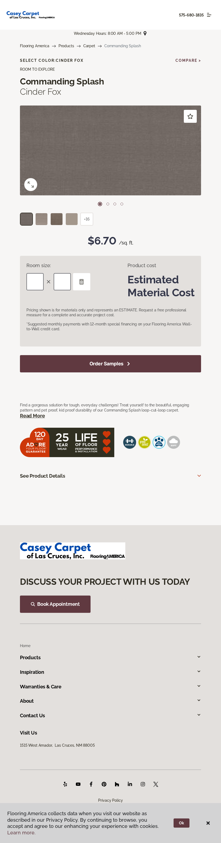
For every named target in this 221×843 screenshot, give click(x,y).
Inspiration (32, 672)
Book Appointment (58, 604)
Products (66, 46)
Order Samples (106, 363)
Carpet (89, 46)
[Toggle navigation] (209, 14)
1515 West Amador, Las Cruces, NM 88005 (57, 745)
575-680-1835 (191, 15)
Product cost (141, 265)
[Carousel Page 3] (114, 204)
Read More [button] (32, 416)
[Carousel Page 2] (107, 204)
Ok (181, 823)
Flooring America (34, 46)
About (27, 701)
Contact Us (32, 715)
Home (25, 646)
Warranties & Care (40, 686)
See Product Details (42, 476)
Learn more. (21, 832)
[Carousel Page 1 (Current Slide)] (100, 204)
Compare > (188, 60)
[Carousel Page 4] (121, 204)
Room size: (38, 265)
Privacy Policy (110, 800)
